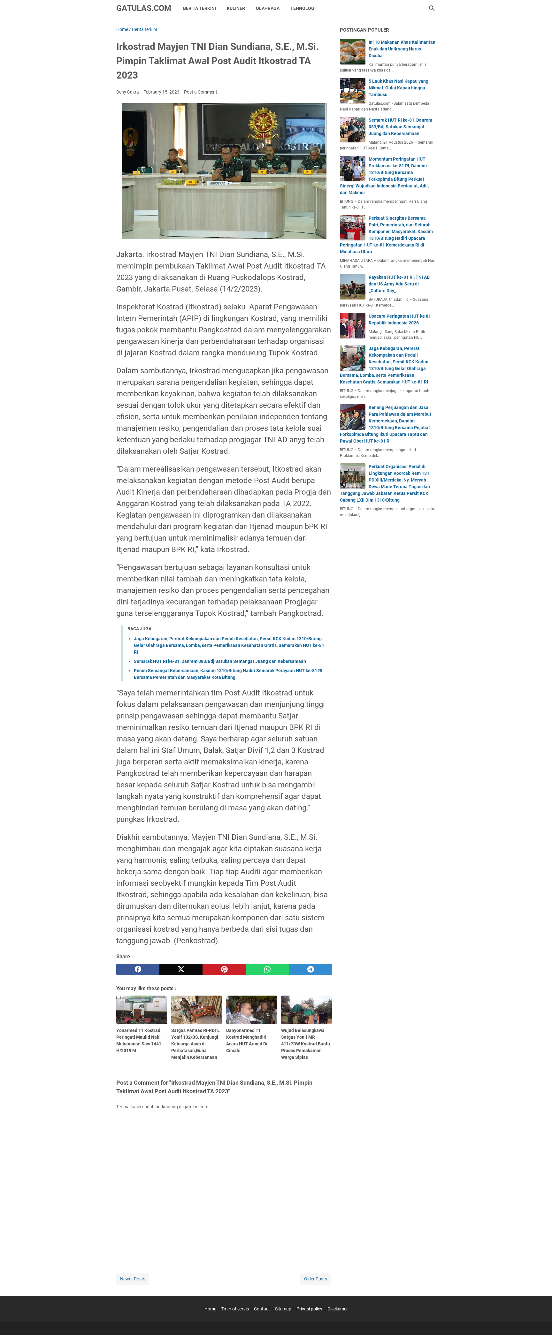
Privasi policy (309, 1308)
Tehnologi (303, 8)
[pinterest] (224, 969)
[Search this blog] (432, 8)
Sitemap (283, 1308)
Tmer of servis (235, 1308)
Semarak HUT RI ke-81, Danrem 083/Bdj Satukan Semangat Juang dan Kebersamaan (220, 661)
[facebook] (137, 969)
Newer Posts (132, 1278)
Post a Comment (200, 92)
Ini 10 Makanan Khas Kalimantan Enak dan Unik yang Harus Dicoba (402, 49)
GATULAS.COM (143, 8)
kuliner (236, 8)
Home (210, 1308)
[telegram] (310, 969)
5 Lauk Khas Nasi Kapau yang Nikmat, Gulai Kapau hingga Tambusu (398, 88)
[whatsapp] (267, 969)
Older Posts (315, 1278)
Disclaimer (337, 1308)
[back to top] (539, 1320)
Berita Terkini (199, 8)
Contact (262, 1308)
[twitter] (181, 969)
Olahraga (268, 8)
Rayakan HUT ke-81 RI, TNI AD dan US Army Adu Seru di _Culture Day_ (399, 284)
